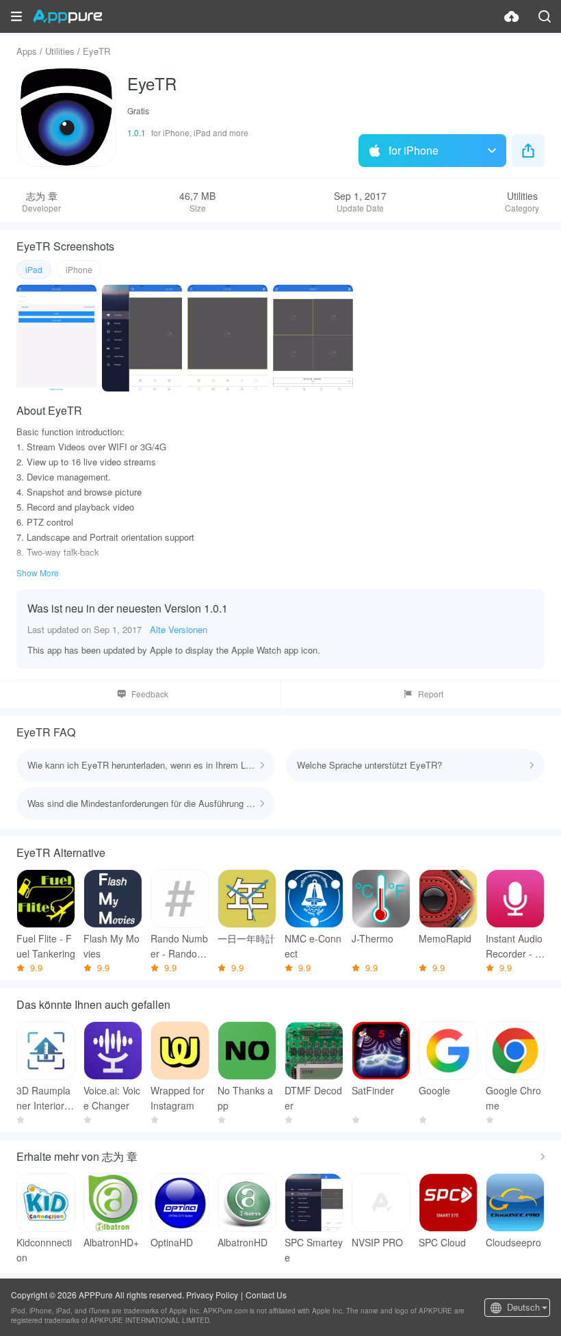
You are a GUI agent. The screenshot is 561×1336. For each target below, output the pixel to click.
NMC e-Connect (313, 946)
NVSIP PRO (377, 1242)
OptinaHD (172, 1242)
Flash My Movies (111, 946)
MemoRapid (445, 938)
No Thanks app (245, 1097)
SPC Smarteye (314, 1249)
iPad (33, 269)
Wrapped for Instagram (178, 1097)
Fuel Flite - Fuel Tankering (45, 946)
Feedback (149, 693)
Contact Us (266, 1294)
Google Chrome (513, 1097)
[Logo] (67, 16)
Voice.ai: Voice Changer (111, 1097)
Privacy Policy (212, 1294)
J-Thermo (372, 938)
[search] (544, 16)
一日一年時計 (246, 938)
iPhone (79, 269)
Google (434, 1090)
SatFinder (373, 1090)
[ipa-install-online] (511, 16)
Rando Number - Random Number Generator (179, 946)
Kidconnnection (44, 1249)
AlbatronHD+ (111, 1242)
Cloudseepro (513, 1242)
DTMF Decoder (313, 1097)
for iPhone (414, 150)
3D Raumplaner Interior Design (45, 1098)
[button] (16, 16)
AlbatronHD (243, 1242)
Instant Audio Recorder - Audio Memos (514, 946)
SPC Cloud (442, 1242)
